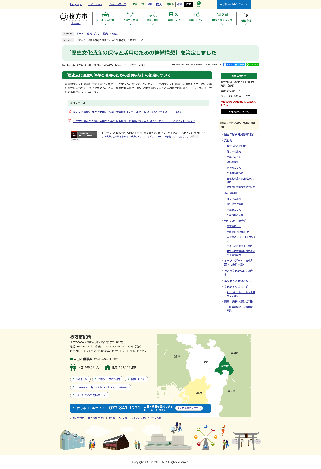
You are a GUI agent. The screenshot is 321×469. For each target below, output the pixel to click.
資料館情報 (233, 162)
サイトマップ (95, 4)
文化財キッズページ (236, 286)
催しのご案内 (234, 151)
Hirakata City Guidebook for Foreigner (102, 387)
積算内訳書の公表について (241, 187)
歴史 (105, 33)
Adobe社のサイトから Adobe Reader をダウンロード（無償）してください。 (151, 136)
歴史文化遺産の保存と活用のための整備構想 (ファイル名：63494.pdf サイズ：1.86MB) (127, 112)
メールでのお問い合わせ (91, 395)
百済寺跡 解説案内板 (238, 232)
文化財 (115, 33)
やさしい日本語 (117, 4)
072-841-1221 (85, 346)
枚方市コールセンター (231, 4)
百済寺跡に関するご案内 (240, 246)
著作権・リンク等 (117, 418)
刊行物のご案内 (235, 168)
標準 (150, 4)
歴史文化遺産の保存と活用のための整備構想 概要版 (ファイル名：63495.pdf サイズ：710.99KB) (134, 121)
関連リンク (138, 379)
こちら (189, 408)
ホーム (79, 33)
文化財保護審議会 (236, 173)
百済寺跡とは (234, 226)
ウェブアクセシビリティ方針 (146, 418)
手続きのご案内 (235, 157)
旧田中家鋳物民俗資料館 (239, 134)
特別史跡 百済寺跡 (235, 220)
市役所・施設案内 (109, 379)
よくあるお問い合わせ (237, 280)
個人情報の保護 (96, 418)
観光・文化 (93, 33)
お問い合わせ (77, 418)
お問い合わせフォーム (239, 112)
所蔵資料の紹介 (235, 215)
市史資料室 (231, 193)
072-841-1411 (235, 91)
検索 (198, 6)
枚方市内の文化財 (236, 146)
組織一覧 (81, 379)
